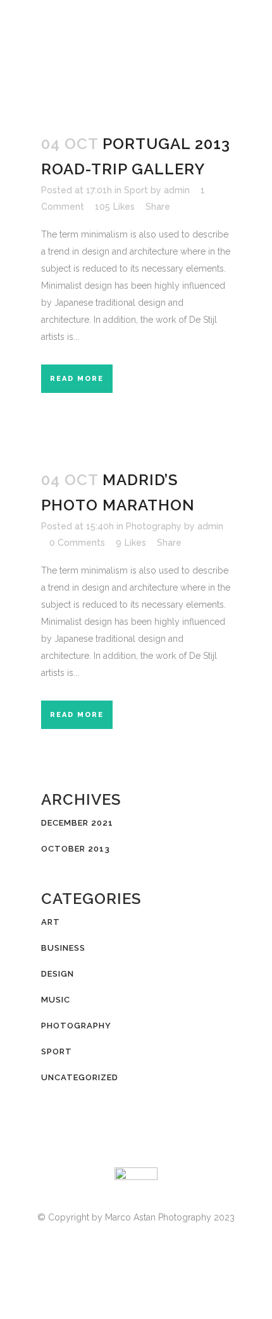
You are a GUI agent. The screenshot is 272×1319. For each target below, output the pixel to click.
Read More (77, 379)
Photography (154, 526)
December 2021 (77, 823)
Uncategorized (79, 1077)
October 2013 (75, 848)
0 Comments (77, 543)
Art (50, 922)
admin (177, 190)
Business (63, 948)
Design (57, 974)
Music (55, 999)
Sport (136, 190)
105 (115, 206)
